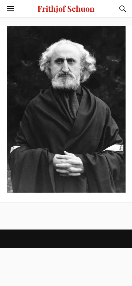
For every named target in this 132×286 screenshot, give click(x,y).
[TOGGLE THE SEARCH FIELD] (122, 9)
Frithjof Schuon (66, 8)
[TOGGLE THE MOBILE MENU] (10, 9)
